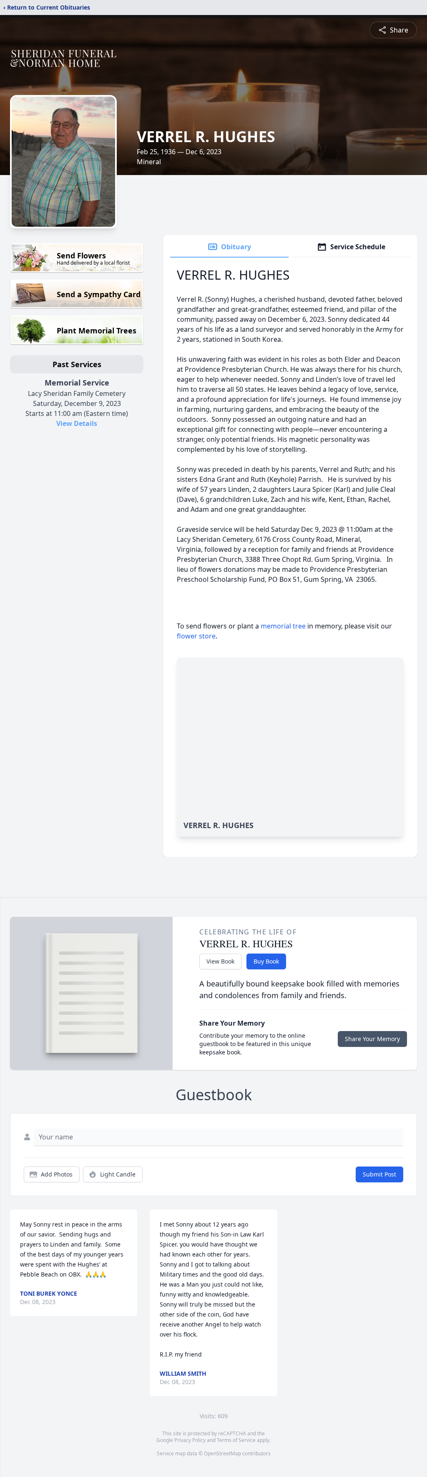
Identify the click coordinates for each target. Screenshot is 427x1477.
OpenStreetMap (222, 1453)
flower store (196, 636)
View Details (76, 423)
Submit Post (379, 1174)
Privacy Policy (190, 1440)
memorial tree (283, 626)
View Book (220, 961)
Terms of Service (236, 1440)
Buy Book (266, 961)
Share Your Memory (372, 1039)
